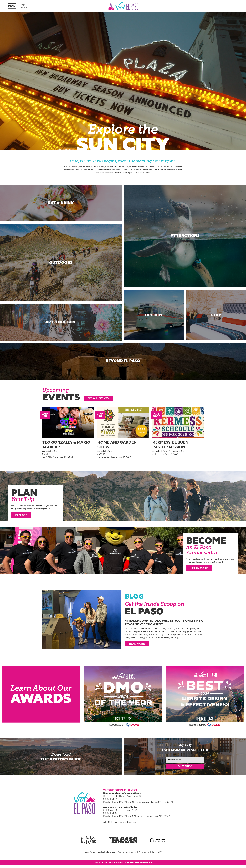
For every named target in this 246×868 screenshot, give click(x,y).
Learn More (199, 568)
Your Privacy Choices (126, 852)
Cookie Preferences (106, 852)
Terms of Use (157, 852)
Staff (110, 822)
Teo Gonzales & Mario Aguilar (66, 445)
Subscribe (185, 766)
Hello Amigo (138, 862)
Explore (21, 515)
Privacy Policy (89, 852)
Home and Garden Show (117, 445)
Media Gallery (119, 822)
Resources (131, 822)
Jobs (105, 822)
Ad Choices (144, 852)
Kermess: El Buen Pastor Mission (170, 445)
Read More (137, 643)
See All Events (98, 398)
